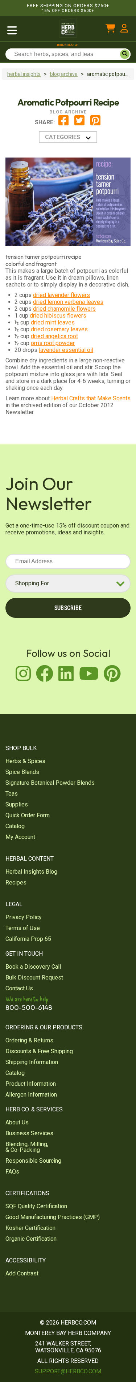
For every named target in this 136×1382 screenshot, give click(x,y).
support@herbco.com (68, 1371)
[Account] (124, 29)
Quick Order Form (27, 815)
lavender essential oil (66, 349)
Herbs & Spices (25, 761)
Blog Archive (64, 74)
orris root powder (53, 343)
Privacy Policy (23, 917)
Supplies (16, 804)
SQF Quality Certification (36, 1206)
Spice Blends (22, 772)
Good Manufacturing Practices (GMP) (52, 1217)
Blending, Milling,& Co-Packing (26, 1147)
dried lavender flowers (61, 295)
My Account (20, 837)
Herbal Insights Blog (31, 871)
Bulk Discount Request (34, 977)
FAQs (12, 1171)
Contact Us (19, 988)
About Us (17, 1122)
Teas (11, 793)
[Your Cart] (110, 29)
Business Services (29, 1133)
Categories (62, 137)
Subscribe (68, 607)
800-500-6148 (68, 45)
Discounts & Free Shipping (39, 1051)
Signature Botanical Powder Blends (50, 782)
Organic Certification (31, 1238)
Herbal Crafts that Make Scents (91, 398)
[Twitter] (79, 124)
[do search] (125, 54)
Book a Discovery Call (33, 966)
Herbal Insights (24, 74)
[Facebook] (63, 124)
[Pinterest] (95, 124)
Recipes (15, 882)
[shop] (29, 29)
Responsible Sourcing (33, 1160)
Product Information (30, 1083)
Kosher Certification (30, 1227)
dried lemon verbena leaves (68, 301)
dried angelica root (54, 336)
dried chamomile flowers (64, 308)
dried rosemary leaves (59, 329)
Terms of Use (22, 928)
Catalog (15, 826)
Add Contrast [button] (21, 1273)
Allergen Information (31, 1094)
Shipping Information (31, 1062)
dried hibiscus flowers (58, 315)
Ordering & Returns (29, 1040)
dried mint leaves (53, 322)
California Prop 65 (28, 938)
